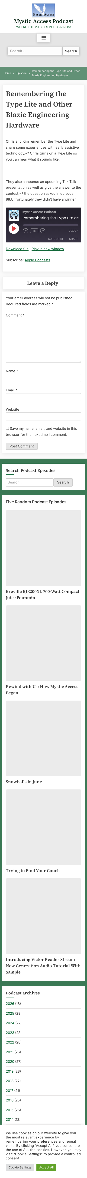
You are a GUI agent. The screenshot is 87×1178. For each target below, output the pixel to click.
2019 (9, 1071)
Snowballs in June (24, 782)
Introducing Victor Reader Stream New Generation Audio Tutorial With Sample (43, 965)
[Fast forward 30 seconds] (43, 230)
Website (12, 409)
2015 (9, 1110)
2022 (10, 1042)
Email (11, 390)
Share (73, 239)
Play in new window (48, 249)
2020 (10, 1061)
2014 (10, 1119)
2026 (10, 1003)
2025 (10, 1013)
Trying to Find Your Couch (33, 870)
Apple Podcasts (37, 260)
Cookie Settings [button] (20, 1167)
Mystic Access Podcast (43, 21)
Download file (17, 249)
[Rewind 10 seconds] (25, 230)
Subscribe (56, 239)
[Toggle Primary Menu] (43, 38)
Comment (15, 315)
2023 (10, 1032)
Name (12, 371)
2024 (10, 1023)
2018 (9, 1081)
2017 (9, 1090)
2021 (9, 1052)
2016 (9, 1100)
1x (34, 230)
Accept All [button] (46, 1167)
